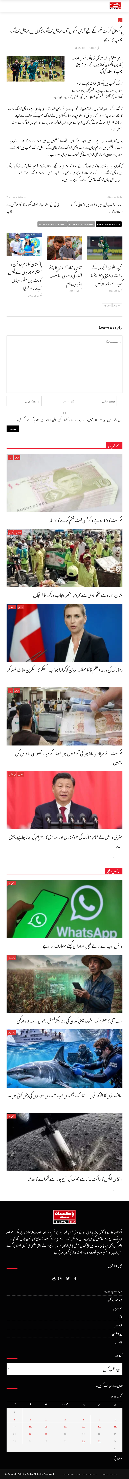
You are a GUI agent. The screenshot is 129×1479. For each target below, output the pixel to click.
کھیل (120, 20)
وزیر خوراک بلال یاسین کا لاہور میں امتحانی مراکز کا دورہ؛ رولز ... (96, 207)
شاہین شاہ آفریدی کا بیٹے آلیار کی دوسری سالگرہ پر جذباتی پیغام (65, 274)
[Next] (113, 857)
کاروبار (10, 457)
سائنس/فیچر (11, 883)
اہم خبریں (16, 457)
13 (65, 1426)
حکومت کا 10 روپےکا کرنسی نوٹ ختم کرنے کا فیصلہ (85, 519)
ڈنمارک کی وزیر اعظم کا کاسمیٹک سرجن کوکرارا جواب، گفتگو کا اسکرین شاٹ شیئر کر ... (64, 673)
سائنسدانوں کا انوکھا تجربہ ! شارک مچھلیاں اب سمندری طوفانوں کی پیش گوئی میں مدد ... (64, 1099)
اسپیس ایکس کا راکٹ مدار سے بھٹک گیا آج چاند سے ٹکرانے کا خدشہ (75, 1178)
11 (99, 1426)
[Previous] (119, 857)
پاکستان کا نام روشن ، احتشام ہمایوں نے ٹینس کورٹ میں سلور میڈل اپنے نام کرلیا (25, 275)
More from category (52, 223)
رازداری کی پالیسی (111, 1474)
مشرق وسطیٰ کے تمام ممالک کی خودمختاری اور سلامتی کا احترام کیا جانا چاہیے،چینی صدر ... (65, 840)
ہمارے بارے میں (90, 1474)
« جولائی (118, 1457)
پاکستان (11, 532)
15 (30, 1426)
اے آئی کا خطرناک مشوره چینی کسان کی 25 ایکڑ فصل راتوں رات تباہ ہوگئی (69, 1020)
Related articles (108, 223)
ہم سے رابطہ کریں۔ (72, 1474)
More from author (81, 223)
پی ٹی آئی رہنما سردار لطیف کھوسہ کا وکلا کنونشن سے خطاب (33, 207)
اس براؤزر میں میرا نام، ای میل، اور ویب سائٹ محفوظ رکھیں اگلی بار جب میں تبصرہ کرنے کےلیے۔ (69, 419)
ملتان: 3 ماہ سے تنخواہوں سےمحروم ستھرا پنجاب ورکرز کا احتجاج (77, 594)
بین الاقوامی (12, 607)
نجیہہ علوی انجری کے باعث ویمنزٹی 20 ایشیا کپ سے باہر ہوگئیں (106, 274)
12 (83, 1426)
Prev (116, 305)
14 (46, 1426)
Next (108, 305)
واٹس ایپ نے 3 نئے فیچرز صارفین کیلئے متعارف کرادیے (82, 945)
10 (115, 1426)
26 (83, 1440)
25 (99, 1440)
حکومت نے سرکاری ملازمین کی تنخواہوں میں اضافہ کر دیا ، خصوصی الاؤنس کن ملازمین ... (68, 756)
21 (46, 1433)
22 (30, 1433)
